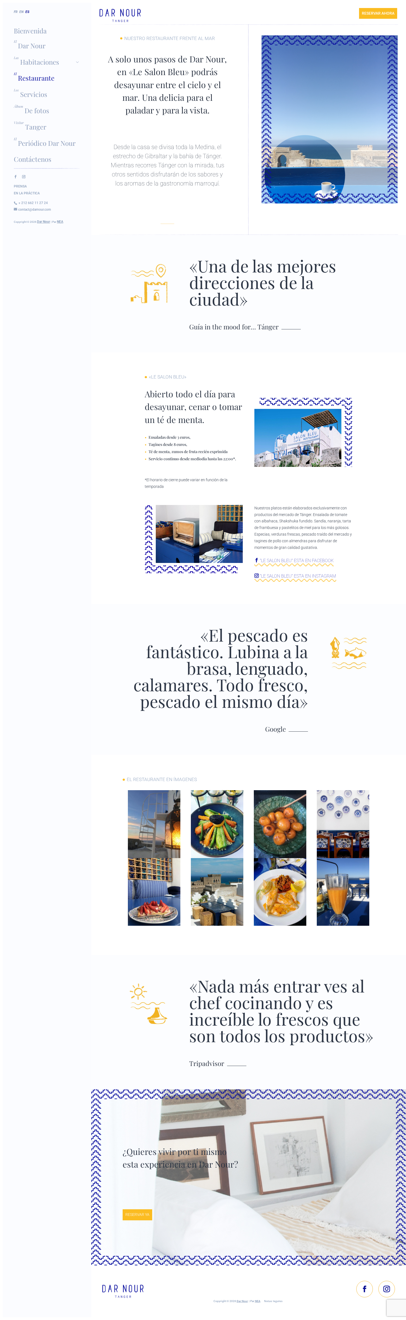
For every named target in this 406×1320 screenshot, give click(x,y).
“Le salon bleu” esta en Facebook (296, 560)
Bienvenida (30, 30)
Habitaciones (39, 61)
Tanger (35, 126)
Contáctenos (32, 159)
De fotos (37, 110)
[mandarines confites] (280, 856)
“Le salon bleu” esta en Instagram (297, 576)
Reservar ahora (378, 13)
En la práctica (27, 193)
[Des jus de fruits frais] (343, 924)
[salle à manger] (343, 856)
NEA (60, 222)
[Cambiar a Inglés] (22, 17)
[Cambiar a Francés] (16, 17)
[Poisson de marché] (280, 924)
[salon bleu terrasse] (154, 856)
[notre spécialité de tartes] (154, 924)
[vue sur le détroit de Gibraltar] (217, 924)
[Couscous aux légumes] (217, 856)
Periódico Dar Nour (47, 143)
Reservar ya (137, 1214)
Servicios (33, 94)
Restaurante (36, 77)
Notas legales (273, 1301)
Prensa (20, 186)
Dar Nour (32, 45)
